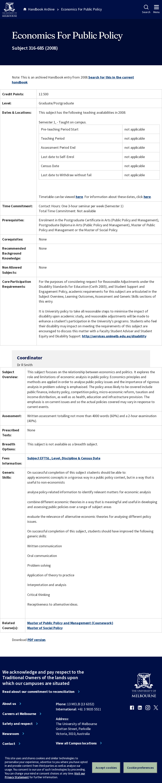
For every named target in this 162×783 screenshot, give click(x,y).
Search (146, 12)
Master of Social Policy (45, 628)
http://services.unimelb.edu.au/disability (114, 336)
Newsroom (10, 734)
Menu (156, 12)
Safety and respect (17, 723)
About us (9, 704)
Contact (8, 743)
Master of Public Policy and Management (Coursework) (70, 623)
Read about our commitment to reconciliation (38, 691)
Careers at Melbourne (19, 714)
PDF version (36, 639)
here (79, 196)
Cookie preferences (140, 768)
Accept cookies (106, 768)
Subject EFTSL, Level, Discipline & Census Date (63, 458)
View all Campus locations (76, 743)
